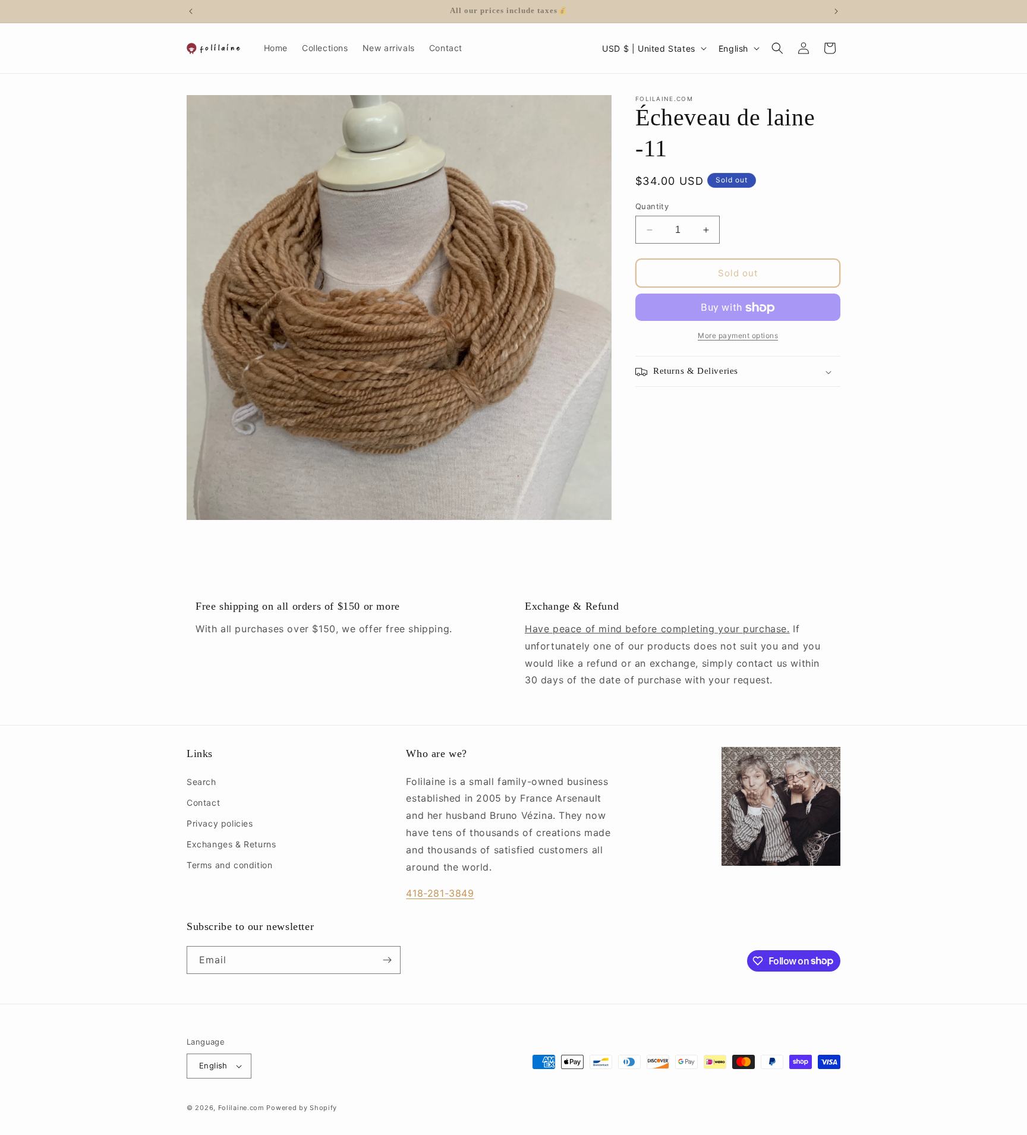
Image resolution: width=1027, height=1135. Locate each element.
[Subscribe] (387, 960)
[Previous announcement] (191, 11)
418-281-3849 (440, 893)
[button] (777, 48)
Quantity (652, 206)
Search (201, 782)
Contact (203, 802)
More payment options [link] (738, 336)
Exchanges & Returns (231, 844)
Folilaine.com (241, 1108)
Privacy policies (220, 823)
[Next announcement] (836, 11)
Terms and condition (229, 865)
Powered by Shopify (301, 1108)
